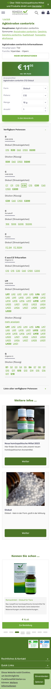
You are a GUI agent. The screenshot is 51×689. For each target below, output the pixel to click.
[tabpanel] (25, 594)
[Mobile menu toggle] (3, 12)
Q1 (7, 367)
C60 (43, 185)
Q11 (13, 370)
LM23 (34, 304)
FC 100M (17, 247)
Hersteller (37, 6)
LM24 (42, 304)
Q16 (43, 370)
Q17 (7, 374)
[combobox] (34, 95)
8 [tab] (45, 632)
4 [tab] (23, 632)
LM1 (7, 294)
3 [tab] (17, 632)
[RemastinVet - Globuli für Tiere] (25, 578)
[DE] (20, 12)
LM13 (43, 297)
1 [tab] (6, 632)
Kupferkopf (28, 35)
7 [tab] (40, 632)
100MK (28, 224)
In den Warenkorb (25, 118)
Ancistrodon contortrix (25, 31)
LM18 (36, 301)
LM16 (21, 301)
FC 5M (9, 247)
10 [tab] (28, 633)
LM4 (25, 294)
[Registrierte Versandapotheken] (33, 644)
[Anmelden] (48, 12)
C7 (7, 185)
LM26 (17, 307)
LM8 (8, 297)
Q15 (37, 370)
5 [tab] (28, 632)
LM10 (21, 297)
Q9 (44, 367)
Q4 (20, 367)
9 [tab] (23, 633)
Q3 (16, 367)
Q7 (35, 367)
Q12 (19, 370)
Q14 (31, 370)
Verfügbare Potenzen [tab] (14, 129)
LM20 (8, 304)
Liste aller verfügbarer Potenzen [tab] (20, 388)
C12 (24, 185)
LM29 (42, 307)
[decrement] (45, 110)
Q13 (25, 370)
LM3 (19, 294)
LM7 (43, 294)
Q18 (13, 374)
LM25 (8, 307)
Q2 (11, 367)
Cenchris (42, 31)
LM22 (25, 304)
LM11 (28, 297)
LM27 (25, 307)
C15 (30, 185)
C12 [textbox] (25, 95)
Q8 (39, 367)
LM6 (37, 294)
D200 (32, 150)
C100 (8, 189)
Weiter (25, 461)
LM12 (35, 297)
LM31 (15, 343)
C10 (17, 185)
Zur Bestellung (25, 625)
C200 (15, 189)
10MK (13, 224)
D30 (13, 150)
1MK (7, 224)
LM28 (34, 307)
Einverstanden (41, 676)
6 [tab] (34, 632)
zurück (6, 19)
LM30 (8, 311)
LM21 (16, 304)
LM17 (28, 301)
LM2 (13, 294)
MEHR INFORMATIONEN (25, 56)
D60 (19, 150)
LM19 (43, 301)
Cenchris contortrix (12, 35)
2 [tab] (11, 632)
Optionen (39, 682)
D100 (25, 150)
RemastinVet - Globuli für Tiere (19, 600)
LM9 (14, 297)
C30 (37, 185)
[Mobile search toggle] (36, 13)
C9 (11, 185)
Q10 (7, 370)
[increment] (45, 108)
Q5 (25, 367)
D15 (7, 150)
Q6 (30, 367)
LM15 (14, 301)
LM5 (31, 294)
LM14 (8, 301)
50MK (21, 224)
